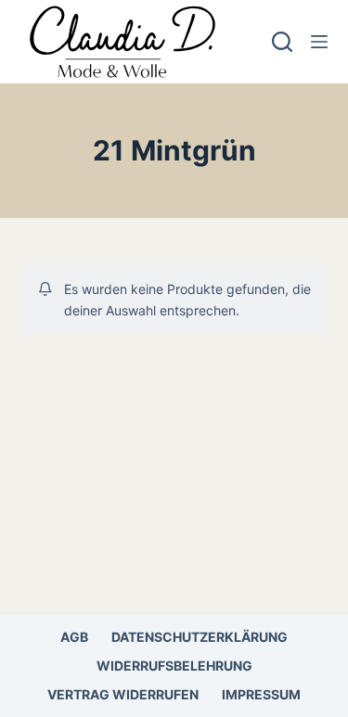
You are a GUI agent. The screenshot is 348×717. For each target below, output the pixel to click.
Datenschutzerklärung (199, 637)
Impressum (261, 694)
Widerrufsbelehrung (174, 665)
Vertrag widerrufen (123, 694)
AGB (74, 637)
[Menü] (319, 41)
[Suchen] (282, 42)
